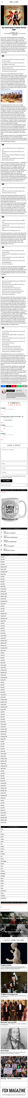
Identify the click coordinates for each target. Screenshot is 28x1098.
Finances (2, 846)
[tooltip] (3, 386)
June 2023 (3, 625)
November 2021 (4, 672)
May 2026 (2, 562)
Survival (2, 893)
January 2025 (3, 591)
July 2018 (2, 771)
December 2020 (4, 699)
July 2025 (2, 576)
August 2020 (3, 709)
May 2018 (2, 776)
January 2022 (3, 667)
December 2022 (4, 640)
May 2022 (2, 657)
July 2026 (2, 557)
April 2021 (3, 689)
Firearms (2, 849)
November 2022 (4, 643)
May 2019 (2, 746)
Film (1, 844)
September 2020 (4, 707)
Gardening (3, 854)
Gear (2, 856)
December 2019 (4, 729)
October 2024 (3, 598)
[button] (25, 485)
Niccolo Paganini (5, 1050)
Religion (23, 33)
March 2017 (3, 810)
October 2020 (3, 704)
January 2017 (3, 815)
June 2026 (3, 559)
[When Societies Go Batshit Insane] (14, 930)
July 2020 (2, 712)
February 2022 (3, 665)
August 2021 (3, 680)
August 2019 (3, 739)
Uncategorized (3, 898)
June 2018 (2, 773)
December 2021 (4, 670)
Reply (2, 414)
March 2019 (3, 751)
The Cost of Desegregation (9, 546)
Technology (3, 895)
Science (2, 883)
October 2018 (3, 763)
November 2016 (4, 820)
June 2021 (2, 685)
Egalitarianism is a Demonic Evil (9, 533)
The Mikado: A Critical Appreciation (9, 994)
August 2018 (3, 768)
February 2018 (3, 783)
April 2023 (3, 630)
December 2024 (4, 594)
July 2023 (2, 623)
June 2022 (3, 655)
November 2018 (4, 761)
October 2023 (3, 616)
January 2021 (3, 697)
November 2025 (4, 566)
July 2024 (2, 606)
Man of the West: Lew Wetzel (9, 550)
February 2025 (3, 589)
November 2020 (4, 702)
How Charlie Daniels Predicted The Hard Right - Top (12, 416)
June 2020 (3, 714)
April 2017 (3, 807)
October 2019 (3, 734)
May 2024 (2, 611)
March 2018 (3, 780)
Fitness (2, 851)
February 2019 (3, 753)
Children (2, 834)
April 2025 (3, 584)
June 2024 (3, 608)
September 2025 (4, 571)
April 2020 (3, 719)
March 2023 (3, 633)
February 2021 (3, 694)
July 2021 (2, 682)
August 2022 (3, 650)
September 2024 (4, 601)
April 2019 (3, 748)
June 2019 (2, 744)
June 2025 (3, 579)
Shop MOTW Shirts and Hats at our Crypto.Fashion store (13, 904)
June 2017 (2, 803)
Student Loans (3, 890)
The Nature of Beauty (6, 965)
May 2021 (2, 687)
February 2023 (3, 635)
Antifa (2, 829)
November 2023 (4, 613)
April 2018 (3, 778)
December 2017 (4, 788)
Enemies (9, 33)
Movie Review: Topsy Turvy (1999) (8, 1022)
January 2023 (3, 638)
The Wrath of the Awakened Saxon (10, 541)
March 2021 (3, 692)
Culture (6, 33)
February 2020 (3, 724)
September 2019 (4, 736)
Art (1, 831)
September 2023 (4, 618)
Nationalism (14, 33)
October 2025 (3, 569)
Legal (2, 868)
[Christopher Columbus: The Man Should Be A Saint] (14, 918)
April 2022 (3, 660)
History (2, 858)
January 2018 (3, 785)
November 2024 (4, 596)
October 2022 (3, 645)
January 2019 (3, 756)
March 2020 (3, 721)
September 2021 (4, 677)
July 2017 (2, 800)
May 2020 (2, 716)
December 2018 (4, 758)
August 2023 (3, 621)
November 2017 (4, 790)
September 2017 (4, 795)
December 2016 (4, 817)
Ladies (2, 866)
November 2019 (4, 731)
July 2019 (2, 741)
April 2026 (3, 564)
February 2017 (3, 812)
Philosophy (3, 876)
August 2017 (3, 798)
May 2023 (2, 628)
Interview (2, 863)
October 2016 (3, 822)
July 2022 (2, 653)
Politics (19, 33)
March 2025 (3, 586)
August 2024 (3, 603)
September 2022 (4, 648)
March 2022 (3, 662)
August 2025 (3, 574)
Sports (2, 888)
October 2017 (3, 793)
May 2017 (2, 805)
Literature (3, 871)
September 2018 (4, 766)
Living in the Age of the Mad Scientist (11, 537)
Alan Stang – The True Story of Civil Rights (11, 1078)
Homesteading (3, 861)
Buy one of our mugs (5, 909)
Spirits (2, 886)
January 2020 (3, 726)
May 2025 (2, 581)
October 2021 (3, 675)
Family (2, 841)
